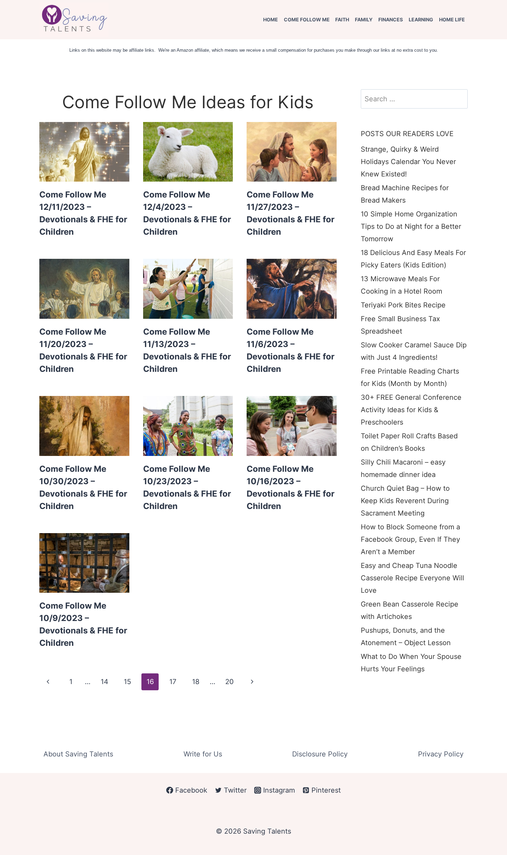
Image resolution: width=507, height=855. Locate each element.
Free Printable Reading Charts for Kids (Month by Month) (410, 377)
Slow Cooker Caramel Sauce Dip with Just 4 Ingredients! (414, 351)
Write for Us (202, 754)
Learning (421, 19)
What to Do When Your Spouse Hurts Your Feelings (411, 662)
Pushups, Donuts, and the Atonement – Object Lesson (406, 636)
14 (104, 682)
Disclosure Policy (320, 754)
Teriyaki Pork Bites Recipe (403, 305)
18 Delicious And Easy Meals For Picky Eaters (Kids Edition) (413, 258)
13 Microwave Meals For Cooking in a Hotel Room (401, 285)
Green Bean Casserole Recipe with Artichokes (409, 610)
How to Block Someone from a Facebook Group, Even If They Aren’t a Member (410, 539)
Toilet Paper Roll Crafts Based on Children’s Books (409, 442)
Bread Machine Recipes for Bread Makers (405, 194)
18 (195, 682)
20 (229, 682)
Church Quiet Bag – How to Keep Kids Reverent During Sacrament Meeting (405, 500)
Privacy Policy (441, 754)
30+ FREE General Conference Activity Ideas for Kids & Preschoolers (411, 409)
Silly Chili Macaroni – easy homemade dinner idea (403, 468)
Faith (342, 19)
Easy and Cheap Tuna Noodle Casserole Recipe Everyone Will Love (412, 577)
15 (127, 682)
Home (270, 19)
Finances (390, 19)
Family (363, 19)
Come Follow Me (307, 19)
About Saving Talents (78, 754)
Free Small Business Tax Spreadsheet (400, 325)
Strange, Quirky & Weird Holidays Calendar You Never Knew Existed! (408, 161)
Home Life (452, 19)
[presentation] (84, 152)
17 (172, 682)
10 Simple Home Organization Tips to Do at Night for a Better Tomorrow (411, 226)
